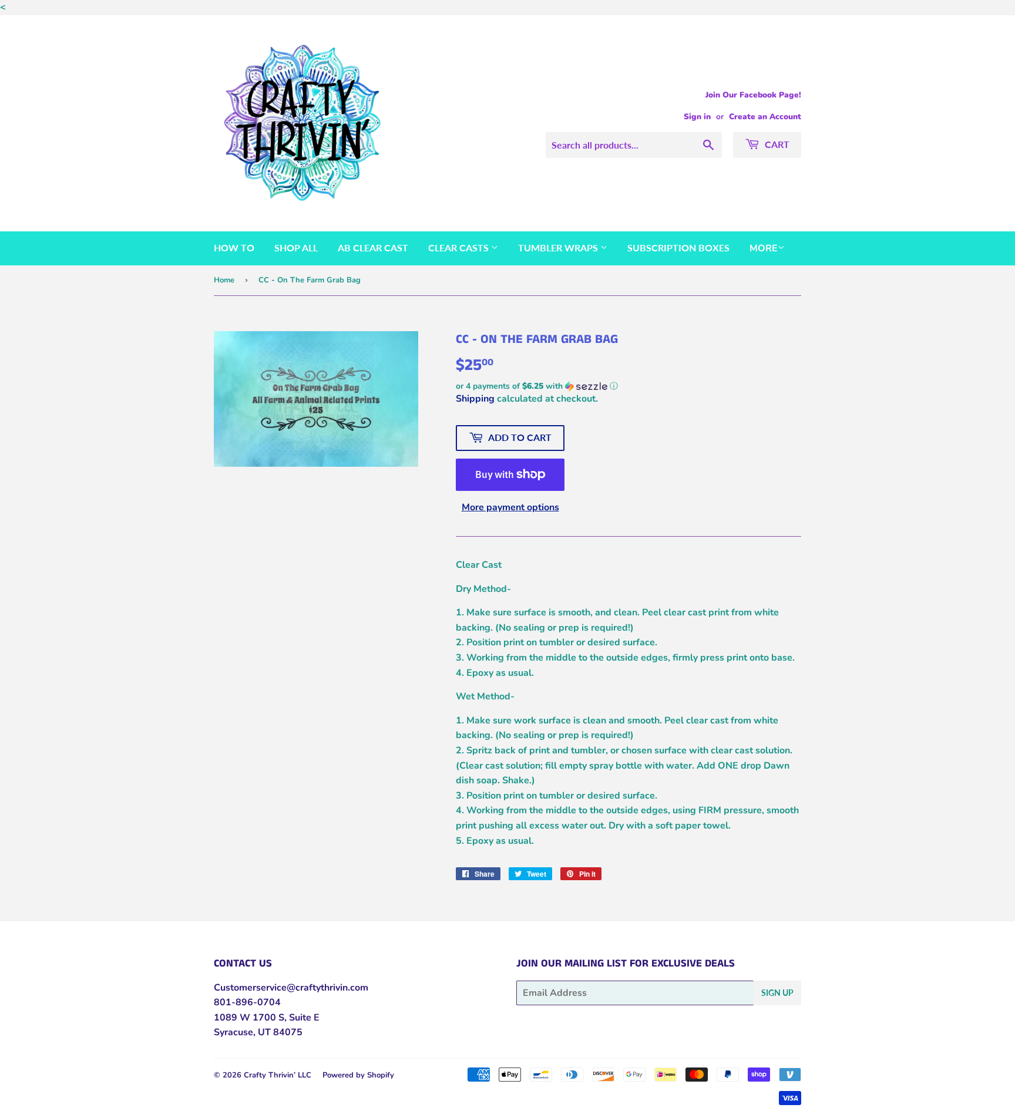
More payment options (510, 507)
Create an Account (765, 116)
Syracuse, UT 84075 (258, 1032)
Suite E (303, 1017)
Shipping (475, 398)
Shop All (296, 247)
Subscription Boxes (678, 247)
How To (234, 247)
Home (224, 280)
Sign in (697, 116)
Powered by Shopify (358, 1075)
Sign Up (777, 993)
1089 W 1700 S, (250, 1017)
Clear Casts (459, 247)
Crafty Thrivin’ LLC (277, 1075)
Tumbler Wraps (559, 247)
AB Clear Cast (373, 247)
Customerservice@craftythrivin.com (291, 987)
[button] (628, 386)
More (764, 248)
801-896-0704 (247, 1002)
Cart (775, 144)
